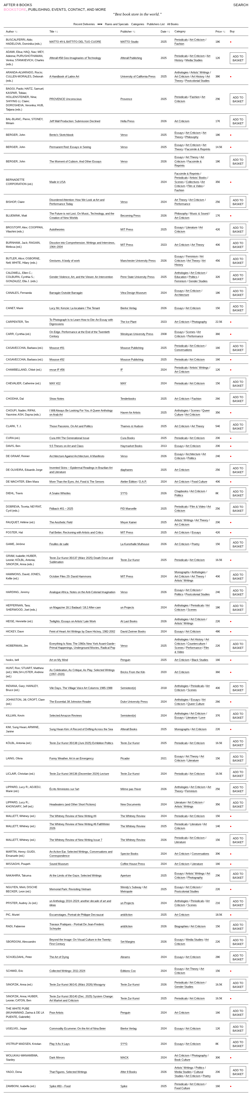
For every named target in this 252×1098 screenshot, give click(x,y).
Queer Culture (195, 703)
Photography (199, 321)
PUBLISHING (39, 9)
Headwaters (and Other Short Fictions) (72, 804)
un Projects (127, 607)
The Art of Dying (59, 957)
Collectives (192, 181)
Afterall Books (128, 729)
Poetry (196, 544)
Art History (197, 76)
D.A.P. (143, 481)
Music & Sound (199, 213)
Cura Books (127, 438)
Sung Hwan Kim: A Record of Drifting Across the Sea (81, 729)
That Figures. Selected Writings (68, 1071)
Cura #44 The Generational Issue (69, 438)
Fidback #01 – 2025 (61, 508)
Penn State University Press (137, 276)
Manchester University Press (138, 260)
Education (181, 276)
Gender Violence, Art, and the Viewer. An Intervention (81, 276)
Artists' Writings (200, 72)
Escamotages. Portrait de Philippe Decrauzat (76, 914)
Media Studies (194, 60)
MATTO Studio (129, 41)
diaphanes (126, 469)
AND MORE (96, 9)
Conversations (183, 349)
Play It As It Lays (59, 1043)
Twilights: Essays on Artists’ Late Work (72, 621)
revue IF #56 (57, 369)
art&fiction (126, 914)
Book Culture (182, 1059)
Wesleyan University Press (136, 334)
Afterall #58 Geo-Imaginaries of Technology (75, 57)
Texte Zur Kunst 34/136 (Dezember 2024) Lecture (79, 773)
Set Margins (127, 941)
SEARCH (240, 5)
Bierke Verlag (128, 308)
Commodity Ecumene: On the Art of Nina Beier (77, 1028)
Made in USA (57, 181)
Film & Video (195, 186)
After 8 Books (128, 1071)
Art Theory (192, 157)
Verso (123, 134)
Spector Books (129, 853)
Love (202, 717)
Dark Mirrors (57, 1057)
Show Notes (56, 398)
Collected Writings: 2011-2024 (67, 970)
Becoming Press (130, 215)
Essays (179, 132)
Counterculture (196, 643)
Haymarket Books (131, 445)
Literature (191, 227)
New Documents (130, 804)
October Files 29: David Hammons (70, 576)
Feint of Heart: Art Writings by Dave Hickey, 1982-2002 (82, 631)
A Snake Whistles (60, 493)
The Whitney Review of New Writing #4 (72, 816)
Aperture (125, 875)
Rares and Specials (117, 24)
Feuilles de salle (59, 544)
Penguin (125, 659)
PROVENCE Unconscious (65, 99)
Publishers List (156, 24)
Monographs (182, 572)
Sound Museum (59, 863)
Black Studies (200, 659)
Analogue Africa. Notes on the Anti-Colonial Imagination (82, 592)
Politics (193, 276)
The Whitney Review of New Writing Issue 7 (75, 839)
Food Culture (199, 481)
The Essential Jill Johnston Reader (70, 701)
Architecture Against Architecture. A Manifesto (76, 456)
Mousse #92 (56, 359)
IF (121, 369)
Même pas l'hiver (130, 789)
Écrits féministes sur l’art (64, 789)
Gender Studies (198, 281)
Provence (126, 99)
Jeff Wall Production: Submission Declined (74, 121)
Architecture (182, 294)
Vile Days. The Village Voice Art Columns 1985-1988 (80, 688)
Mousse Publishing (131, 347)
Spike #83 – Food (59, 1086)
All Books (173, 24)
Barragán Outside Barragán (65, 292)
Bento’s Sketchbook (61, 134)
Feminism (192, 256)
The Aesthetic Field (60, 522)
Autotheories (57, 229)
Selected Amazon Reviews (65, 715)
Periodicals (181, 39)
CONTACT (76, 9)
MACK (124, 1057)
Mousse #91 (56, 347)
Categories (137, 24)
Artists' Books (198, 177)
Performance (182, 203)
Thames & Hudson (131, 426)
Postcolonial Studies (197, 80)
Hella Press (127, 121)
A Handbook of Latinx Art (64, 76)
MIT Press (126, 229)
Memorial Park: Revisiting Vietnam (70, 889)
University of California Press (138, 76)
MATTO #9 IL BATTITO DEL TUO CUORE (75, 41)
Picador (125, 758)
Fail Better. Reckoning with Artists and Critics (76, 532)
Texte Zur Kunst (129, 559)
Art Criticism (197, 39)
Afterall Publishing (131, 57)
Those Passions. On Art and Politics (71, 426)
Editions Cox (128, 970)
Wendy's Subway (130, 887)
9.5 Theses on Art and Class (66, 445)
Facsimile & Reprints (197, 149)
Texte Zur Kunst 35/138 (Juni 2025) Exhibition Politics (81, 743)
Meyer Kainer (128, 522)
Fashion (179, 43)
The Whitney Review (132, 816)
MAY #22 (55, 383)
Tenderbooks (128, 398)
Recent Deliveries (84, 24)
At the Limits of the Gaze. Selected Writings (75, 875)
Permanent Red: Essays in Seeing (70, 147)
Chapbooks (181, 491)
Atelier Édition (128, 481)
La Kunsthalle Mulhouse (134, 544)
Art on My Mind (58, 659)
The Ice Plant (128, 321)
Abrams (125, 957)
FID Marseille (128, 508)
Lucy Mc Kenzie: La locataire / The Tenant (74, 308)
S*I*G (123, 493)
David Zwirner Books (133, 631)
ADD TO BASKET (238, 58)
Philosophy (192, 137)
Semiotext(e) (128, 688)
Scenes (179, 181)
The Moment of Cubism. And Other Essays (75, 161)
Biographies (182, 926)
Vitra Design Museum (133, 292)
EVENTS (59, 9)
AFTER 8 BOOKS (18, 5)
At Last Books (128, 621)
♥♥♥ (99, 24)
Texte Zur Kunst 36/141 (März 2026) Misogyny (77, 984)
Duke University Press (134, 701)
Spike (123, 1086)
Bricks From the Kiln (132, 672)
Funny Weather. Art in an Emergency (71, 758)
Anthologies (182, 72)
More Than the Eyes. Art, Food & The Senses (76, 481)
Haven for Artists (130, 412)
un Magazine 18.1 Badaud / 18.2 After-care (75, 607)
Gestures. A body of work (64, 260)
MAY (123, 383)
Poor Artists (56, 1012)
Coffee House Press (132, 863)
